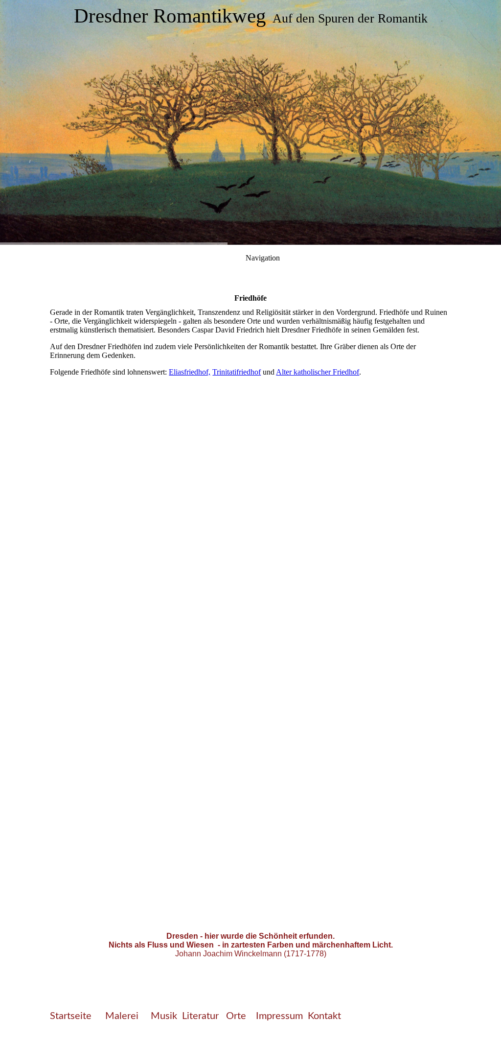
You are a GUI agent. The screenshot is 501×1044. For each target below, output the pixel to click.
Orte (237, 1016)
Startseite (70, 1016)
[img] (250, 122)
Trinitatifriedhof (236, 372)
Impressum (279, 1016)
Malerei (123, 1016)
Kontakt (324, 1016)
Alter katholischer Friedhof (317, 372)
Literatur (200, 1016)
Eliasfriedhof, (189, 372)
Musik (164, 1016)
